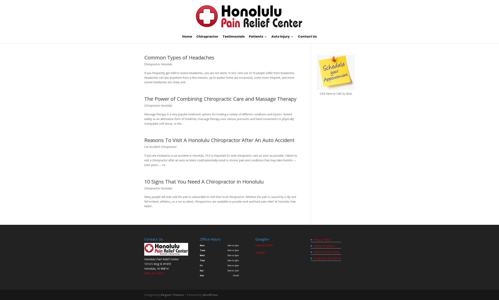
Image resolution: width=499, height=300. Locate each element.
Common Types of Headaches (179, 57)
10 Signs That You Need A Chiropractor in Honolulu (204, 181)
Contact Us (307, 37)
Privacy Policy (322, 240)
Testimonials (234, 37)
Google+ (260, 252)
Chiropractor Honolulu (158, 64)
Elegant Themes (172, 295)
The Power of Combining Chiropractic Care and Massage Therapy (220, 98)
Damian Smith (264, 245)
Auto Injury (280, 37)
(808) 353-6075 (153, 273)
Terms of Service (324, 246)
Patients (256, 37)
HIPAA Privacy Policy (326, 252)
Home (187, 37)
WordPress (210, 295)
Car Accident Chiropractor (160, 147)
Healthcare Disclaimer (327, 258)
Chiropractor (207, 37)
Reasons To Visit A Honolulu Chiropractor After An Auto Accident (219, 140)
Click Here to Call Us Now (336, 93)
